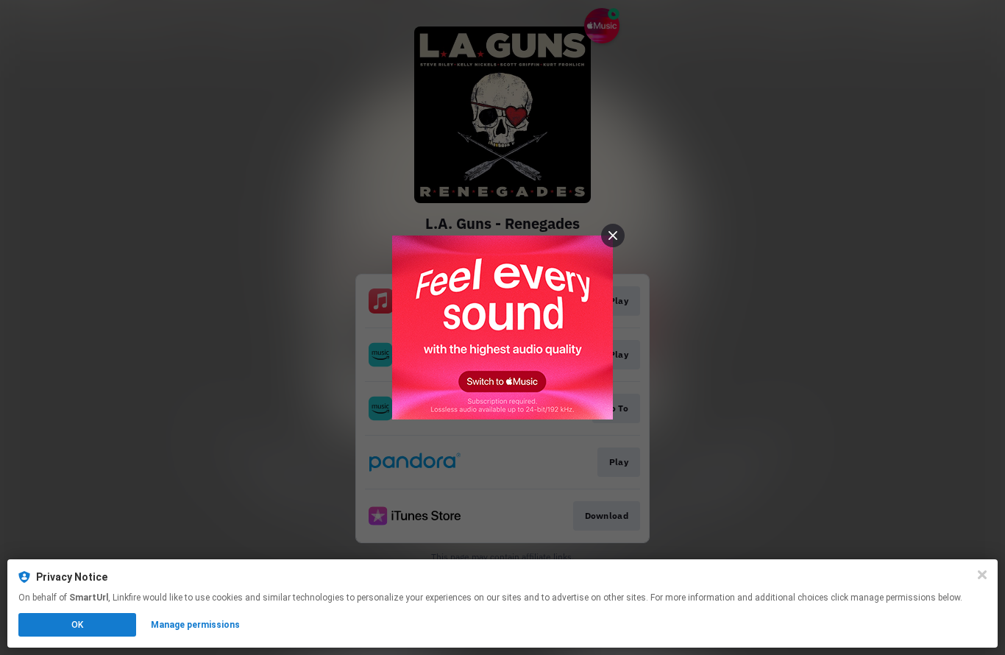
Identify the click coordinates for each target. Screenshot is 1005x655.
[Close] (982, 575)
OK (77, 625)
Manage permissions (195, 625)
